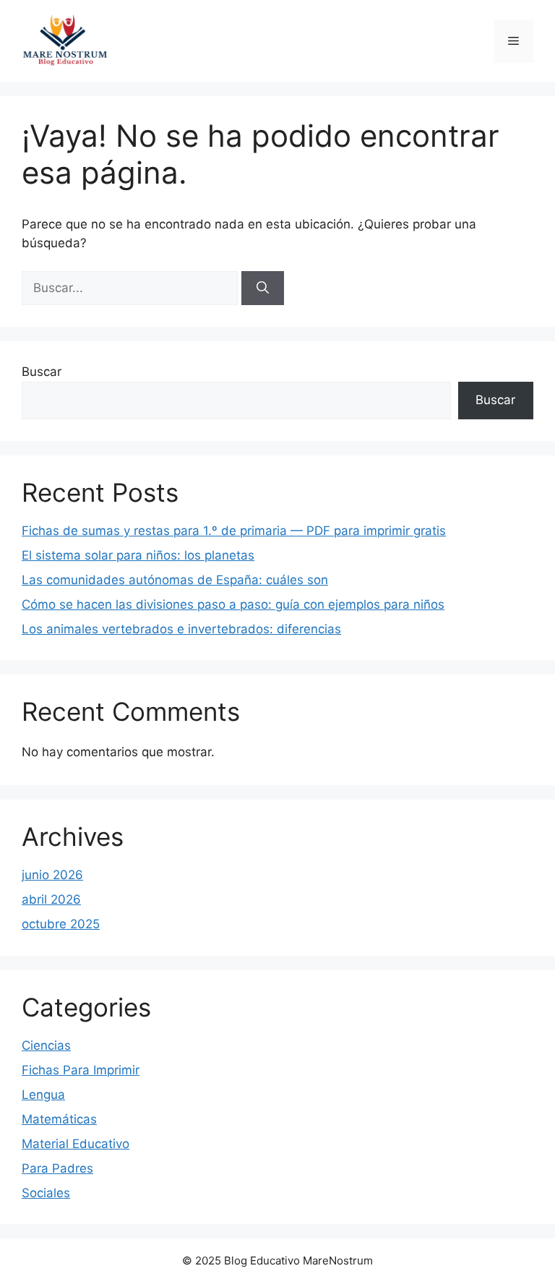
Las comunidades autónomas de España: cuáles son (175, 580)
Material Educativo (75, 1144)
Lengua (43, 1094)
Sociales (46, 1193)
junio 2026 (52, 875)
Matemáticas (59, 1119)
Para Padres (57, 1168)
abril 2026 (51, 899)
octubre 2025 (61, 924)
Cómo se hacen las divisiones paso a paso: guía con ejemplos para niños (233, 604)
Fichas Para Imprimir (80, 1070)
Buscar (41, 371)
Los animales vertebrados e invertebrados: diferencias (181, 629)
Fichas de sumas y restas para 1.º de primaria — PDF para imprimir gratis (234, 530)
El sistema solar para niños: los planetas (138, 555)
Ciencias (46, 1045)
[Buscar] (262, 288)
